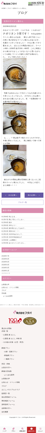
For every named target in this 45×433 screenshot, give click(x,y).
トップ (4, 431)
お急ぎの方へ (7, 367)
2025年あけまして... (12, 234)
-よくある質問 (9, 375)
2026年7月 (5, 256)
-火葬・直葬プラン (10, 351)
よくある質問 (7, 296)
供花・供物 (6, 364)
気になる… (9, 216)
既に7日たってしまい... (13, 219)
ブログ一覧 (22, 202)
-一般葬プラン (9, 359)
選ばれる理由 (7, 328)
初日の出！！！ (11, 231)
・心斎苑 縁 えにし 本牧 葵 (12, 338)
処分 (7, 222)
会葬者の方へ (7, 408)
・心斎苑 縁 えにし (9, 335)
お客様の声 (5, 284)
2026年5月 (5, 262)
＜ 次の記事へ (11, 195)
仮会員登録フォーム (9, 397)
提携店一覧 (6, 393)
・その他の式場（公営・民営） (13, 342)
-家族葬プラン (9, 355)
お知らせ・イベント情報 (10, 287)
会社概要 (5, 412)
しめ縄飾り (9, 240)
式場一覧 (5, 331)
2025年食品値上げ (12, 237)
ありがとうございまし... (14, 243)
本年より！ (9, 225)
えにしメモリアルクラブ (11, 390)
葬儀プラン (6, 348)
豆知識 (4, 293)
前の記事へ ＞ (34, 195)
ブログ (4, 290)
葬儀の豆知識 (7, 371)
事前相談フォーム (8, 401)
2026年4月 (5, 265)
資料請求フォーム (8, 404)
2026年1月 (5, 270)
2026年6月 (5, 259)
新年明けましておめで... (14, 228)
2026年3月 (5, 267)
